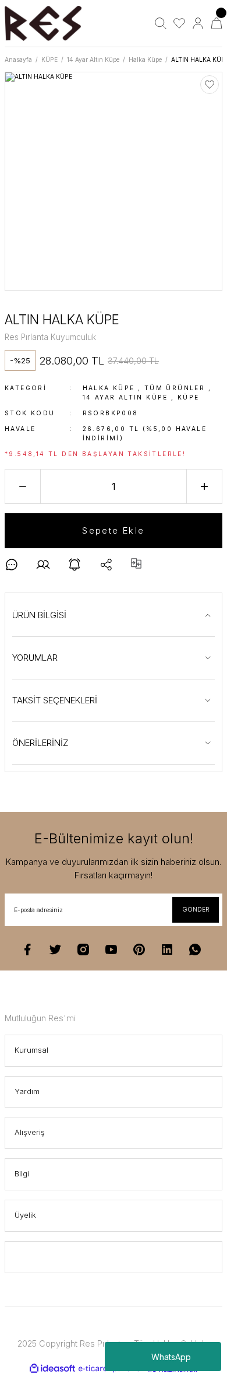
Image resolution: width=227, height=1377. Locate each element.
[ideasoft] (52, 1369)
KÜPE (189, 397)
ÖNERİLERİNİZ (40, 742)
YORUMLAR (35, 657)
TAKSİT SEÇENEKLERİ (54, 700)
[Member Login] (198, 23)
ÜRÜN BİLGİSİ (39, 615)
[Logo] (43, 23)
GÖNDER (196, 909)
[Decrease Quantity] (22, 486)
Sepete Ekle (113, 530)
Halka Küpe (109, 387)
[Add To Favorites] (209, 84)
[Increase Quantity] (204, 486)
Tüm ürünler (174, 387)
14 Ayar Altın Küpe (125, 397)
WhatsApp (171, 1357)
